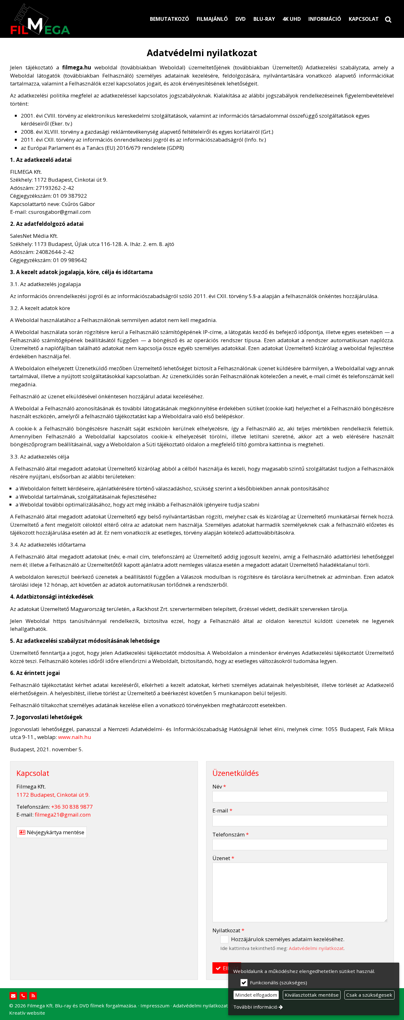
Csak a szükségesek (369, 995)
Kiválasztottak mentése (312, 995)
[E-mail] (13, 996)
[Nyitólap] (69, 19)
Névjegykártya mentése (55, 832)
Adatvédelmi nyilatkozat (316, 948)
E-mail (222, 810)
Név (219, 786)
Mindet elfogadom (256, 995)
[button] (388, 19)
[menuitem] (388, 19)
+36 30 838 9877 (72, 806)
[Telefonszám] (23, 996)
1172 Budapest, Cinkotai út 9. (53, 794)
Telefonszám (230, 834)
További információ (255, 1007)
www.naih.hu (74, 737)
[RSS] (33, 996)
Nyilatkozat (228, 930)
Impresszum (154, 1005)
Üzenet (223, 858)
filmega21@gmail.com (63, 814)
